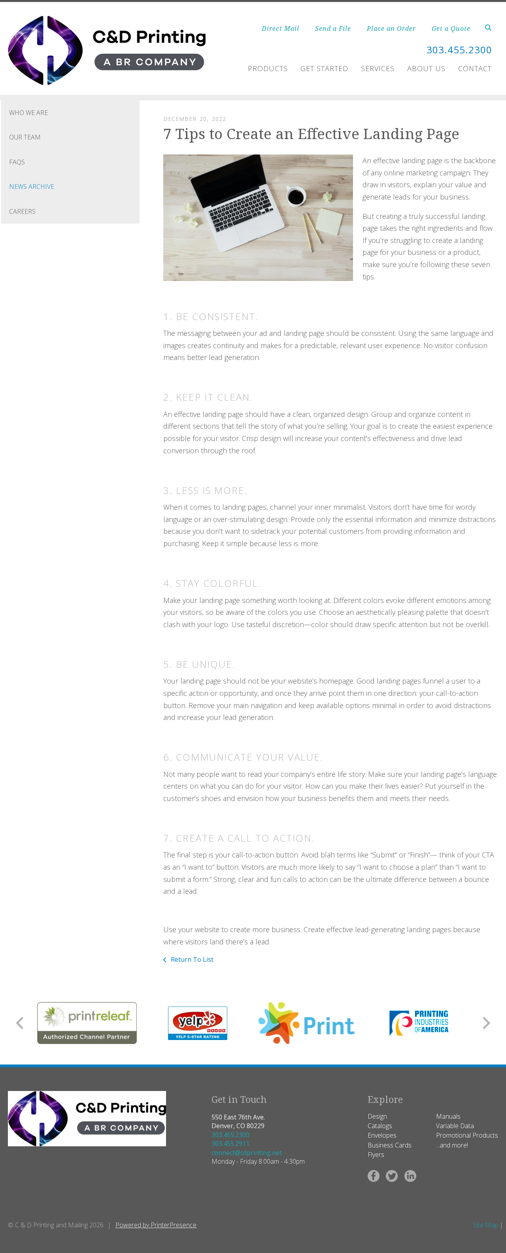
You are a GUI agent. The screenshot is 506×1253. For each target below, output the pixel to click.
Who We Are (28, 112)
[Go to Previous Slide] (20, 1023)
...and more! (452, 1145)
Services (378, 68)
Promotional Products (467, 1135)
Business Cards (390, 1145)
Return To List (191, 959)
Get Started (324, 68)
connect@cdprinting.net (246, 1152)
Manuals (448, 1116)
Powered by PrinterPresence (155, 1225)
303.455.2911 (230, 1143)
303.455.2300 (230, 1135)
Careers (22, 211)
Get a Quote (451, 28)
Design (377, 1116)
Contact (475, 68)
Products (268, 68)
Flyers (376, 1154)
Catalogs (380, 1125)
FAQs (17, 162)
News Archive (31, 186)
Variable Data (455, 1125)
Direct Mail (280, 28)
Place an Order (391, 28)
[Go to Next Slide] (486, 1023)
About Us (426, 68)
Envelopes (382, 1135)
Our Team (25, 137)
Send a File (333, 28)
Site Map (485, 1225)
